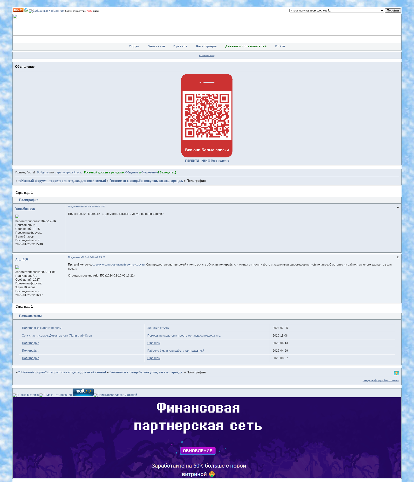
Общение (131, 172)
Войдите (43, 172)
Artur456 (21, 259)
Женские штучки (158, 328)
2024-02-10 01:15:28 (93, 257)
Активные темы (206, 55)
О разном (153, 343)
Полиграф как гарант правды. (42, 328)
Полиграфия (30, 343)
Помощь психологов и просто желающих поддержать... (184, 335)
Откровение (149, 172)
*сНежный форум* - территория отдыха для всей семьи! (62, 181)
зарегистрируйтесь (68, 172)
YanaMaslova (25, 209)
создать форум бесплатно (381, 380)
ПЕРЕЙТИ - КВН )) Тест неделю (207, 160)
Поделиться (75, 206)
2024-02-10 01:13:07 (93, 206)
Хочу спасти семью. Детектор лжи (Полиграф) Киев (57, 335)
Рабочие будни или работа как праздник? (175, 350)
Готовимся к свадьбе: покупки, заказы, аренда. (146, 181)
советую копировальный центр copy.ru (118, 264)
